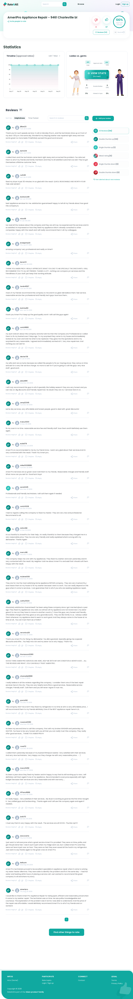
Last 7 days (53, 56)
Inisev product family (35, 992)
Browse (81, 4)
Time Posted (33, 118)
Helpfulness (19, 118)
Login (118, 4)
